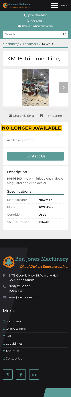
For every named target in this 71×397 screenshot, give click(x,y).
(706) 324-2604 (37, 15)
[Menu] (54, 5)
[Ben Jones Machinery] (35, 262)
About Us (12, 351)
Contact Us (35, 156)
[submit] (64, 34)
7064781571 (38, 20)
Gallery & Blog (16, 329)
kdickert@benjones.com (37, 26)
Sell (8, 336)
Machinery (13, 321)
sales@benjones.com (24, 297)
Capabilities (14, 343)
